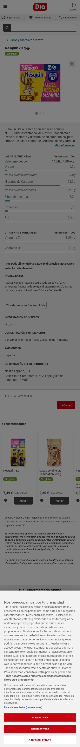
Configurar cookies (40, 739)
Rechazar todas (40, 728)
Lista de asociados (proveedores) (23, 707)
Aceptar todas (40, 717)
